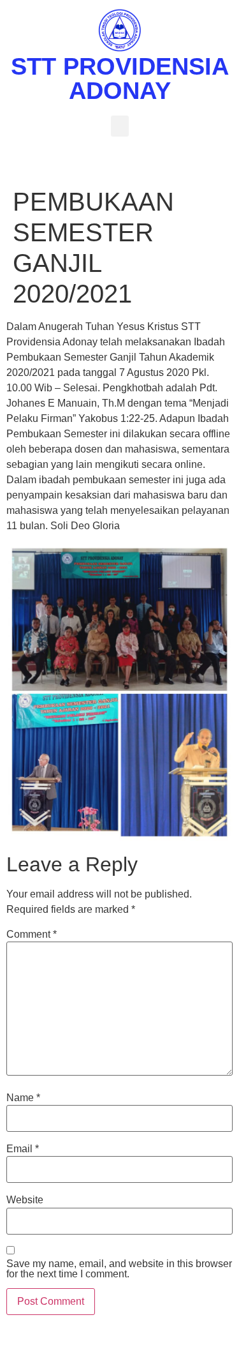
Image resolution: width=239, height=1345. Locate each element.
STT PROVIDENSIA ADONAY (120, 78)
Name (23, 1098)
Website (24, 1200)
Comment (31, 934)
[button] (120, 126)
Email (22, 1149)
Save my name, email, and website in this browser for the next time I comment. (119, 1269)
